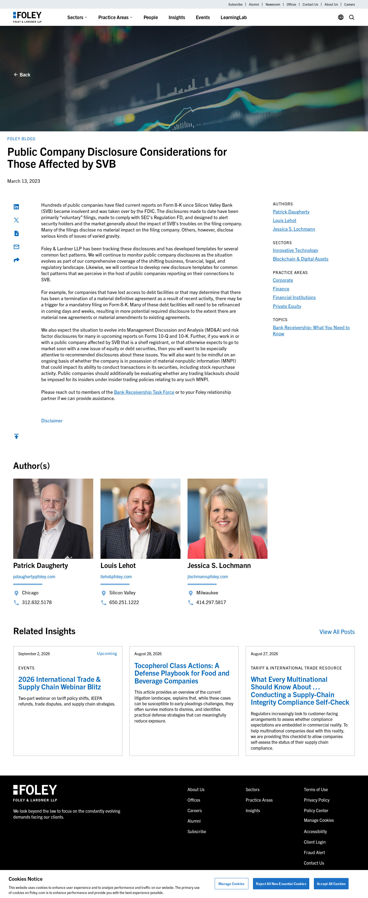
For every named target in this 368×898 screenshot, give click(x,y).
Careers (349, 4)
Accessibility (315, 831)
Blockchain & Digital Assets (300, 258)
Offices (291, 4)
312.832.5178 (37, 602)
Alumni (254, 4)
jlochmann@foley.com (208, 576)
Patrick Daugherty (291, 211)
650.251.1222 (124, 602)
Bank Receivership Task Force (144, 392)
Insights (177, 17)
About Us (331, 4)
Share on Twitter (16, 220)
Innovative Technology (295, 250)
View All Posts (337, 631)
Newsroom (273, 4)
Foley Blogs (21, 138)
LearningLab (234, 17)
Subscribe (235, 4)
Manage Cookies (231, 883)
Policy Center (316, 810)
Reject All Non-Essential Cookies (281, 883)
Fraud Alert (314, 852)
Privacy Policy (316, 799)
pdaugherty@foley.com (34, 576)
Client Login (315, 841)
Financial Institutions (294, 297)
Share (16, 260)
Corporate (283, 280)
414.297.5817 (211, 602)
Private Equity (287, 306)
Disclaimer (52, 420)
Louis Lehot (284, 220)
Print (16, 233)
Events (203, 17)
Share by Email (16, 247)
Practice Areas (113, 17)
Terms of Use (316, 789)
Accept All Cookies (331, 883)
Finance (281, 288)
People (151, 17)
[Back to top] (16, 437)
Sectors (75, 17)
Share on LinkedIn (16, 207)
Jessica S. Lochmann (294, 228)
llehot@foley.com (116, 576)
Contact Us (310, 4)
